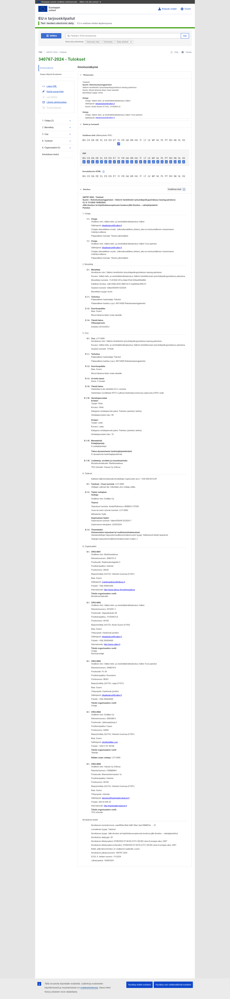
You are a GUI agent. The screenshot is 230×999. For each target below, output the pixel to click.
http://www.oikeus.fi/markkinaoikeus (119, 590)
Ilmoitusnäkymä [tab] (46, 68)
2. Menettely (48, 127)
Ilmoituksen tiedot (50, 154)
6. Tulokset (47, 141)
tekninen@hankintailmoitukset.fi (115, 798)
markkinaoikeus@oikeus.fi (113, 582)
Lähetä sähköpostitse (57, 102)
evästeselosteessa (89, 987)
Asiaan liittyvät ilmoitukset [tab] (50, 74)
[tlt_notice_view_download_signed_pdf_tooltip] (118, 143)
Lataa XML (52, 86)
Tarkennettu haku (93, 42)
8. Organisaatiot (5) (51, 147)
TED (40, 52)
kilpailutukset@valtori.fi (105, 104)
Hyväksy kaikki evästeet (139, 985)
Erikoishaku (108, 42)
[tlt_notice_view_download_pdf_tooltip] (84, 161)
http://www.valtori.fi (112, 644)
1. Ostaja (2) (48, 120)
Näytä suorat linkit (55, 91)
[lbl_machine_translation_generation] (103, 171)
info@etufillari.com (110, 742)
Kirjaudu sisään (169, 9)
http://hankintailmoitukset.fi (115, 806)
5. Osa (45, 134)
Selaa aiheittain (123, 42)
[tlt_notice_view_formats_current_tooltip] (184, 189)
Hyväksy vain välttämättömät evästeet (173, 985)
